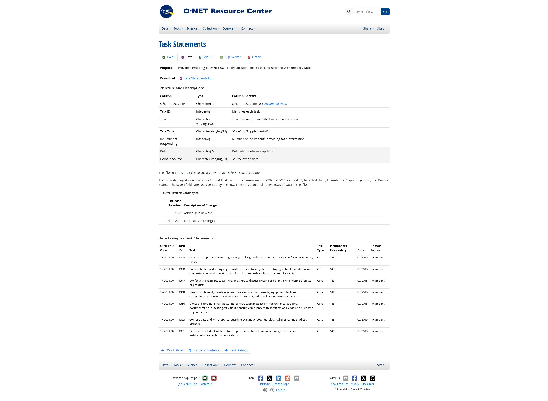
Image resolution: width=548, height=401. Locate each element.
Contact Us (206, 384)
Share (367, 28)
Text (189, 57)
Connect (247, 28)
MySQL (208, 57)
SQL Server (233, 57)
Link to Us (264, 384)
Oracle (257, 57)
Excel (170, 57)
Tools (177, 28)
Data (165, 28)
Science (191, 28)
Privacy (354, 384)
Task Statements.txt (198, 78)
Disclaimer (367, 384)
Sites (380, 28)
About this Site (339, 384)
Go (385, 12)
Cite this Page (281, 384)
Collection (210, 28)
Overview (229, 28)
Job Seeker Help (187, 384)
